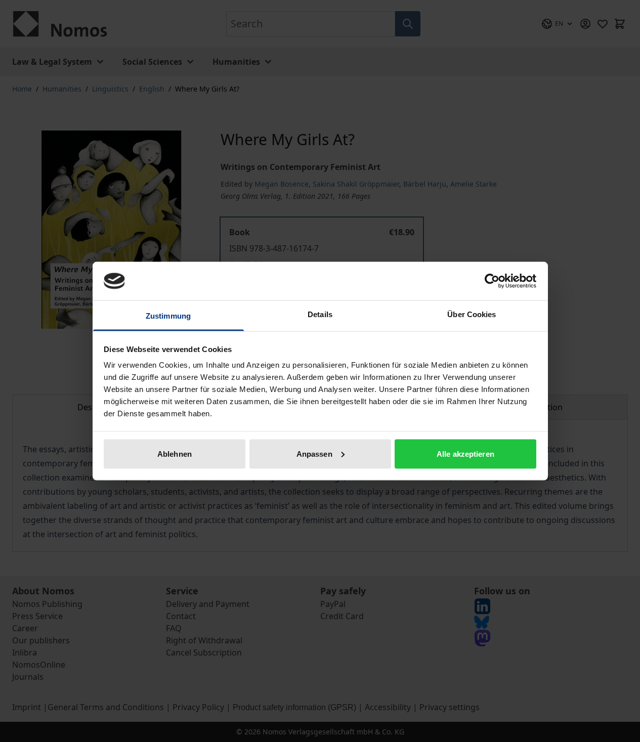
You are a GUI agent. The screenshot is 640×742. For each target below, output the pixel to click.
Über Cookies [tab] (471, 314)
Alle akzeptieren (465, 453)
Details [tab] (320, 314)
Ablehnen (174, 453)
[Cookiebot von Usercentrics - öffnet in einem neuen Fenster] (492, 280)
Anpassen (314, 453)
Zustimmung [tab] (168, 316)
